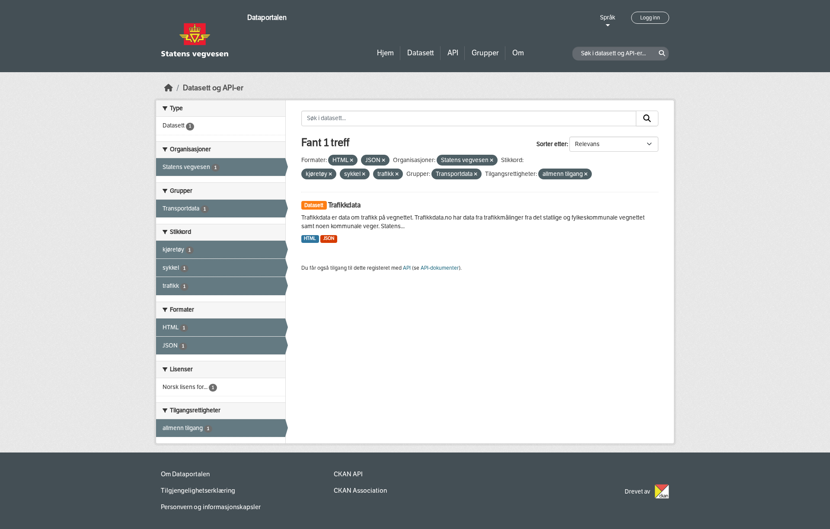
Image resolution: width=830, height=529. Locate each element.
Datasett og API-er (213, 87)
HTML (310, 238)
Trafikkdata (344, 205)
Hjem (385, 52)
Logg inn (650, 18)
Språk (607, 17)
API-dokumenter (440, 268)
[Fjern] (351, 160)
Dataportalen (267, 17)
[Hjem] (168, 87)
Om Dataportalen (185, 474)
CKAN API (348, 474)
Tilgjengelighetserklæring (198, 490)
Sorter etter (551, 144)
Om (518, 52)
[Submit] (647, 118)
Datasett (420, 52)
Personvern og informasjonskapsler (211, 507)
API (452, 52)
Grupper (485, 52)
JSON (328, 238)
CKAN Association (360, 490)
